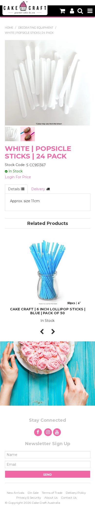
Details (14, 189)
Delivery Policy (76, 492)
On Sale (33, 492)
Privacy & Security (28, 497)
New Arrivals (15, 492)
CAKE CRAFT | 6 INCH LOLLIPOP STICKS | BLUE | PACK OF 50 (47, 311)
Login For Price (18, 177)
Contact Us (68, 497)
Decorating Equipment (35, 27)
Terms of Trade (52, 492)
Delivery (38, 189)
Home (9, 27)
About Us (50, 497)
